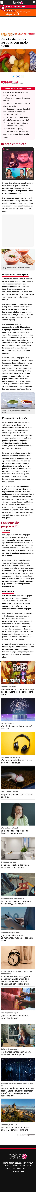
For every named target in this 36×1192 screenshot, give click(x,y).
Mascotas (20, 1168)
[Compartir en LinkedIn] (22, 76)
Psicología (10, 1168)
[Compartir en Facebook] (18, 76)
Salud (29, 1165)
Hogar (22, 1165)
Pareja (30, 1163)
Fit (24, 1163)
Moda (11, 1163)
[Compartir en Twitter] (13, 76)
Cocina (15, 1165)
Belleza (18, 1163)
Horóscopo (18, 1171)
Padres (8, 1165)
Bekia (15, 6)
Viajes (29, 1168)
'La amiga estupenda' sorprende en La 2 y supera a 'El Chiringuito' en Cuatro (17, 13)
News (5, 1163)
